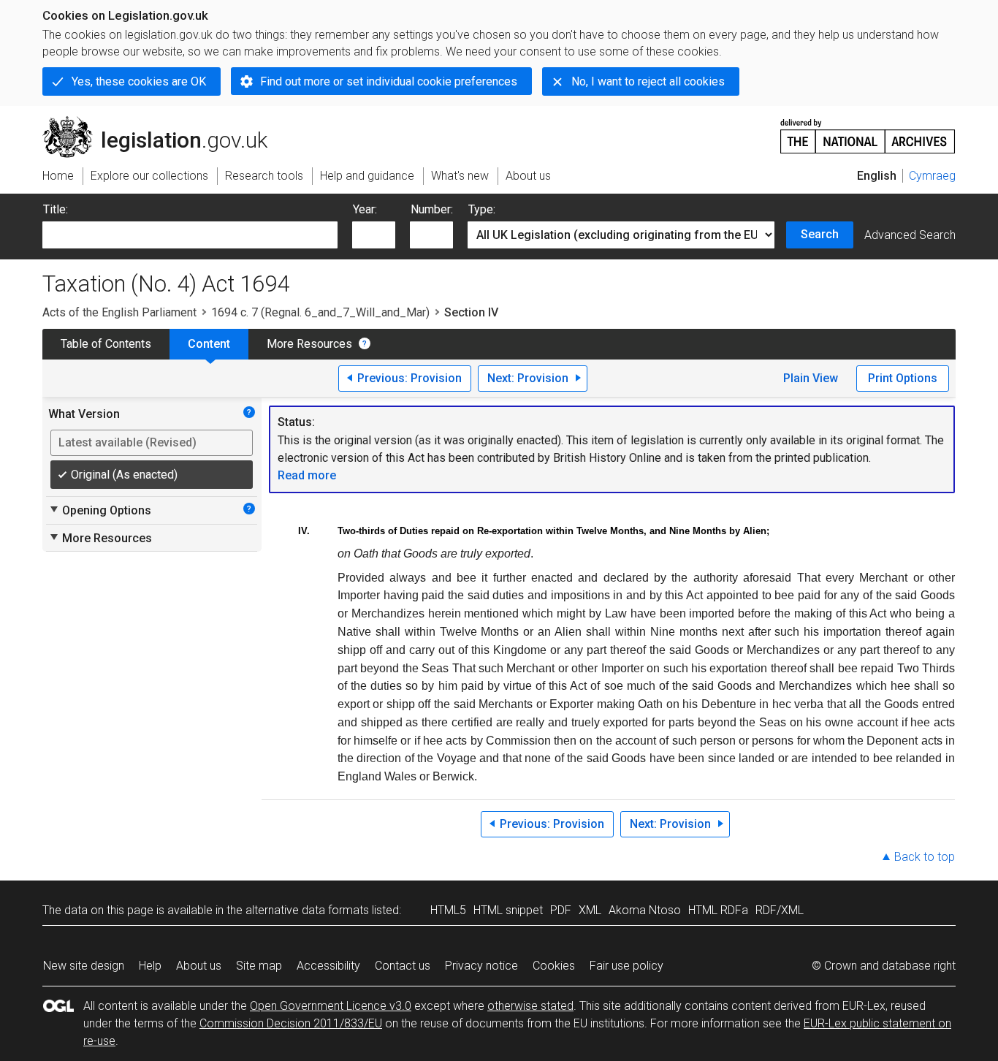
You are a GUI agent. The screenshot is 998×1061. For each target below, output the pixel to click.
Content (209, 344)
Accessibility (328, 966)
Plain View (810, 378)
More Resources (309, 344)
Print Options (902, 378)
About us (198, 966)
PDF (560, 910)
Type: (481, 209)
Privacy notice (481, 966)
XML (590, 910)
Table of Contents (106, 344)
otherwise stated (530, 1006)
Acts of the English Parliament (119, 312)
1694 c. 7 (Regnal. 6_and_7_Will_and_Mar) (320, 312)
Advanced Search (910, 235)
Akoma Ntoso (645, 910)
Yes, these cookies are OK (139, 81)
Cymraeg (932, 176)
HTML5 (448, 910)
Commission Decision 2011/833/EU (290, 1023)
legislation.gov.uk (163, 122)
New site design (83, 966)
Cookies (554, 966)
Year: (365, 209)
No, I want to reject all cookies (648, 81)
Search (820, 234)
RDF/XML (779, 910)
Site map (259, 966)
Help (150, 966)
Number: (432, 209)
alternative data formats (307, 910)
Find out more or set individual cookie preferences (388, 81)
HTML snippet (508, 910)
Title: (55, 209)
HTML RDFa (718, 910)
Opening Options (99, 510)
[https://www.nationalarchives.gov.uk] (868, 130)
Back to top (924, 857)
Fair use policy (626, 966)
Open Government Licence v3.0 (330, 1006)
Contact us (402, 966)
